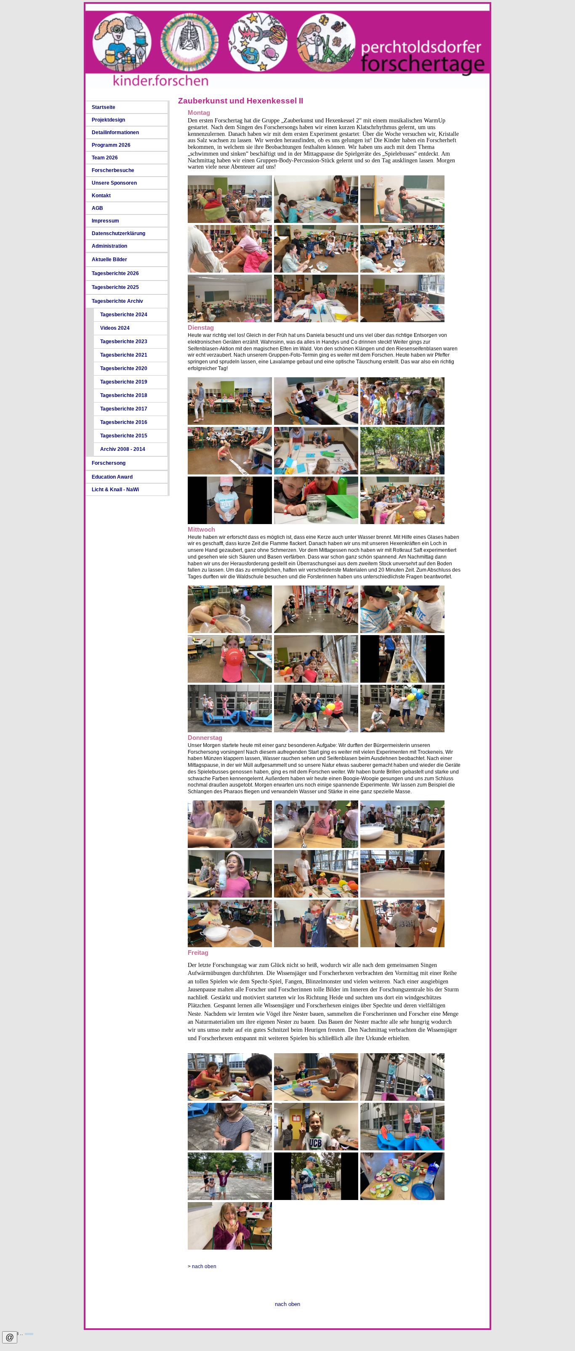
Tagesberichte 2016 (123, 422)
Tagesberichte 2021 (123, 355)
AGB (97, 208)
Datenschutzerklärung (118, 233)
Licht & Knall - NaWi (115, 490)
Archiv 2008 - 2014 (122, 449)
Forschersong (108, 463)
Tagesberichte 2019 (123, 382)
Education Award (112, 477)
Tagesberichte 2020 (123, 368)
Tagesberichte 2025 (115, 287)
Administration (109, 246)
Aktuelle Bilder (109, 259)
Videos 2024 (115, 328)
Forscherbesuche (113, 170)
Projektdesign (108, 120)
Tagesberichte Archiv (117, 301)
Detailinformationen (115, 132)
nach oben (204, 1266)
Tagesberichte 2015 (123, 436)
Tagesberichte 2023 (123, 341)
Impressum (105, 221)
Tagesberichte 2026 (115, 273)
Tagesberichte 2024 (123, 315)
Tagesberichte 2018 (123, 395)
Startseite (103, 107)
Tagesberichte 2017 (123, 409)
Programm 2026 (111, 145)
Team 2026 (105, 158)
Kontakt (101, 196)
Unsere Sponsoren (114, 183)
